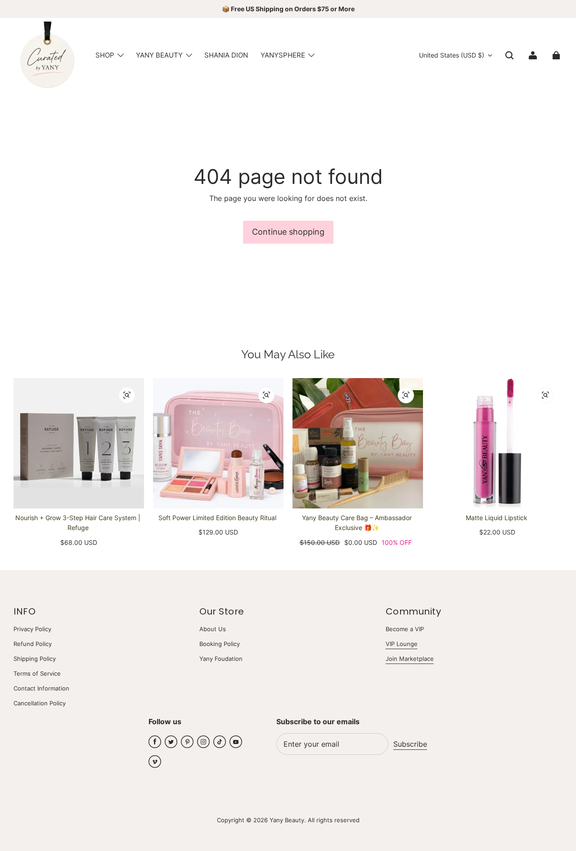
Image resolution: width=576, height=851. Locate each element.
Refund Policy (33, 643)
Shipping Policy (35, 658)
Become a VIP (405, 629)
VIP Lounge (402, 643)
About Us (212, 629)
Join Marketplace (410, 658)
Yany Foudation (221, 658)
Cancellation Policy (40, 703)
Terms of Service (37, 673)
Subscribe (410, 744)
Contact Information (41, 688)
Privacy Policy (32, 629)
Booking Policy (219, 643)
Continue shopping (288, 231)
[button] (509, 55)
